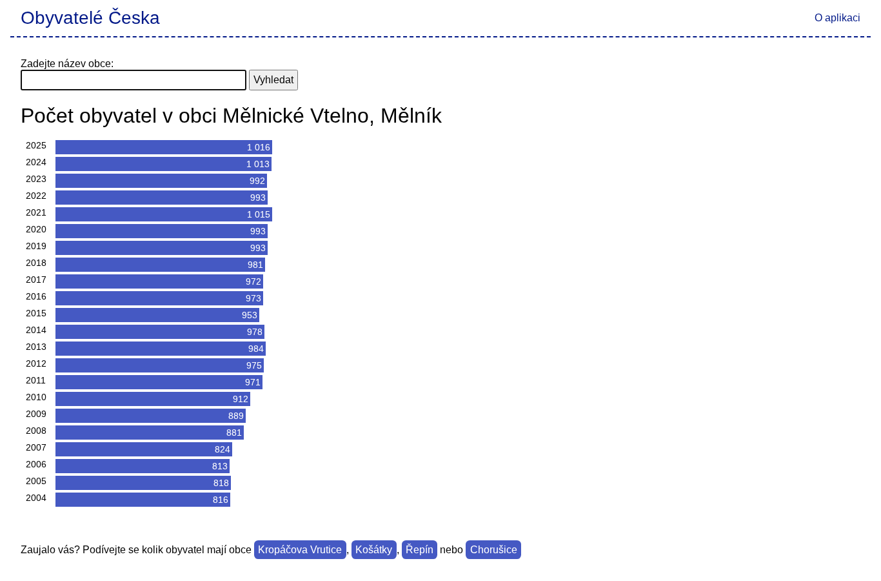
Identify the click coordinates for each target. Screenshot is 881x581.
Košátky (373, 549)
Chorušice (493, 549)
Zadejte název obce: (67, 63)
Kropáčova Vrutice (300, 549)
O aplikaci (837, 17)
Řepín (419, 549)
